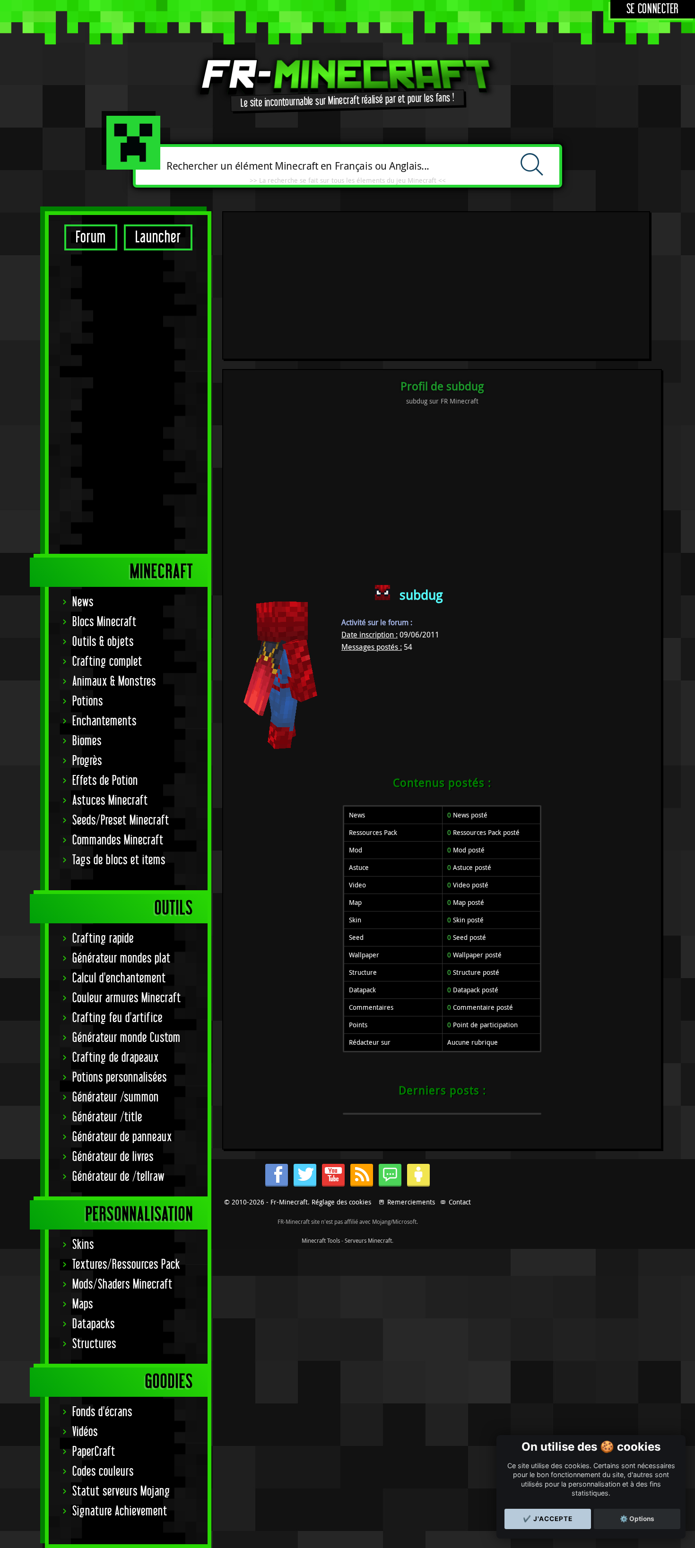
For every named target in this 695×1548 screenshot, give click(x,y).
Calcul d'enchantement (119, 978)
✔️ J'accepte (548, 1518)
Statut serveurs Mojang (121, 1491)
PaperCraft (93, 1452)
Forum (91, 237)
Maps (82, 1304)
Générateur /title (107, 1117)
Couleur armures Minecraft (126, 998)
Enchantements (104, 721)
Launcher (158, 237)
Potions (87, 701)
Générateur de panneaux (122, 1137)
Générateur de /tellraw (118, 1177)
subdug (421, 594)
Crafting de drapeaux (115, 1058)
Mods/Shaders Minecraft (122, 1284)
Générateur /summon (115, 1097)
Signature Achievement (119, 1511)
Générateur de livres (113, 1157)
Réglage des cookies (341, 1201)
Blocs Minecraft (104, 622)
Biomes (87, 741)
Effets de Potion (105, 781)
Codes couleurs (103, 1472)
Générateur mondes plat (121, 958)
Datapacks (93, 1324)
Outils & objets (103, 642)
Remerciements (411, 1201)
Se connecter (652, 9)
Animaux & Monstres (114, 681)
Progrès (87, 761)
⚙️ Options (637, 1518)
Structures (94, 1344)
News (83, 602)
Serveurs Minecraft (368, 1240)
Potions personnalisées (119, 1077)
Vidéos (85, 1432)
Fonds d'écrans (102, 1412)
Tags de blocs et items (118, 860)
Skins (83, 1245)
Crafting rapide (103, 939)
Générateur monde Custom (126, 1038)
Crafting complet (107, 662)
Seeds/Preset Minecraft (120, 820)
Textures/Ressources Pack (126, 1265)
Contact (460, 1201)
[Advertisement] (128, 401)
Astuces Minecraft (110, 801)
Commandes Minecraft (118, 840)
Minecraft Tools (321, 1240)
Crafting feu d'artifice (117, 1018)
